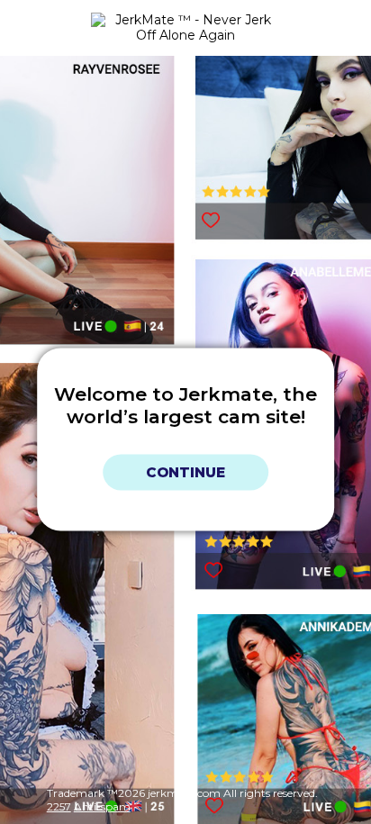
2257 (59, 806)
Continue (185, 472)
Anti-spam (102, 806)
